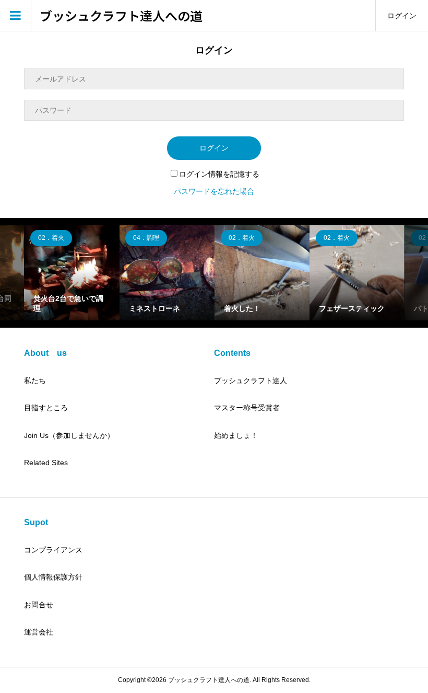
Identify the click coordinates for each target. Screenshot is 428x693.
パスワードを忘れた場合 (214, 191)
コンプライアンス (53, 550)
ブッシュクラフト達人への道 (121, 16)
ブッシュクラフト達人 (250, 380)
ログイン (402, 15)
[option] (71, 272)
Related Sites (46, 462)
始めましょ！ (236, 435)
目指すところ (46, 407)
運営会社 (38, 632)
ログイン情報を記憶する (219, 174)
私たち (35, 380)
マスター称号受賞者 (247, 407)
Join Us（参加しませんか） (69, 435)
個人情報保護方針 (53, 577)
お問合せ (38, 604)
